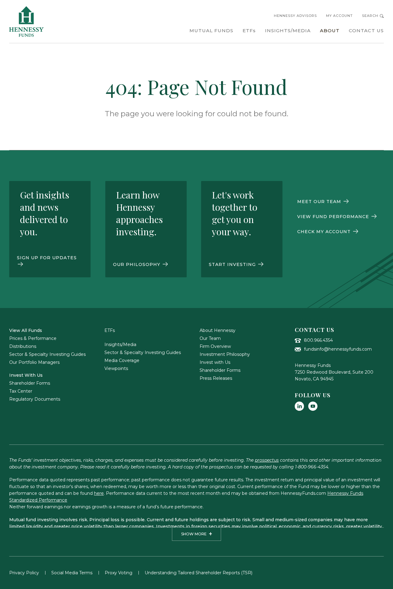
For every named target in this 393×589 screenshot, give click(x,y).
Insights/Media (120, 344)
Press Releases (216, 378)
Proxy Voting (118, 573)
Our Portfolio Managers (34, 362)
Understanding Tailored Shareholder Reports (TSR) (198, 573)
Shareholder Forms (29, 383)
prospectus (267, 460)
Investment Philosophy (225, 354)
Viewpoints (116, 368)
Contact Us (314, 329)
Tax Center (20, 391)
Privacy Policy (24, 573)
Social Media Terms (71, 573)
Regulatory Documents (34, 399)
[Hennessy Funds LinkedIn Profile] (299, 406)
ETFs (109, 330)
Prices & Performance (32, 338)
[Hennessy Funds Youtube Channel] (312, 406)
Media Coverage (121, 360)
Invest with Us (215, 362)
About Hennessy (217, 330)
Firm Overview (215, 346)
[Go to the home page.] (26, 21)
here (99, 493)
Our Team (210, 338)
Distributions (22, 346)
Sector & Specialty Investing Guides (47, 354)
